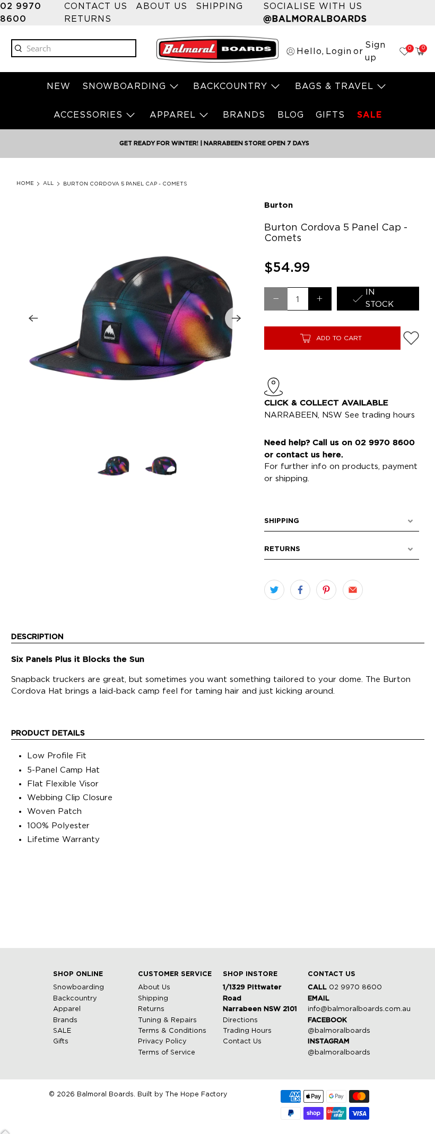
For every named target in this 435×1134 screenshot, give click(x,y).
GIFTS (330, 115)
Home (25, 183)
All (48, 183)
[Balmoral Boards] (217, 49)
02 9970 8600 (355, 987)
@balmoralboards (339, 1030)
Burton (278, 205)
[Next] (236, 318)
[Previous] (33, 318)
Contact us (95, 6)
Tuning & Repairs (167, 1020)
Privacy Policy (162, 1041)
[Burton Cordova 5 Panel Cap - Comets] (135, 318)
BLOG (290, 115)
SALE (369, 115)
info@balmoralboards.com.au (359, 1009)
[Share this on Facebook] (300, 590)
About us (161, 6)
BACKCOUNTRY (230, 86)
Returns (87, 19)
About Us (154, 987)
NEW (59, 86)
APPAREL (173, 115)
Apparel (67, 1009)
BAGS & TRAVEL (334, 86)
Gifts (60, 1041)
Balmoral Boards (105, 1094)
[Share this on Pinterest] (326, 590)
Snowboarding (78, 987)
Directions (240, 1020)
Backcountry (75, 998)
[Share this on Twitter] (274, 590)
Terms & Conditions (172, 1030)
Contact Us (242, 1041)
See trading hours (380, 415)
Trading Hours (247, 1030)
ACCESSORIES (88, 115)
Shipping (219, 6)
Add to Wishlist (411, 338)
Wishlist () (408, 48)
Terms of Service (166, 1052)
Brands (65, 1020)
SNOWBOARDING (124, 86)
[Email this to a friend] (353, 590)
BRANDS (244, 115)
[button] (341, 521)
